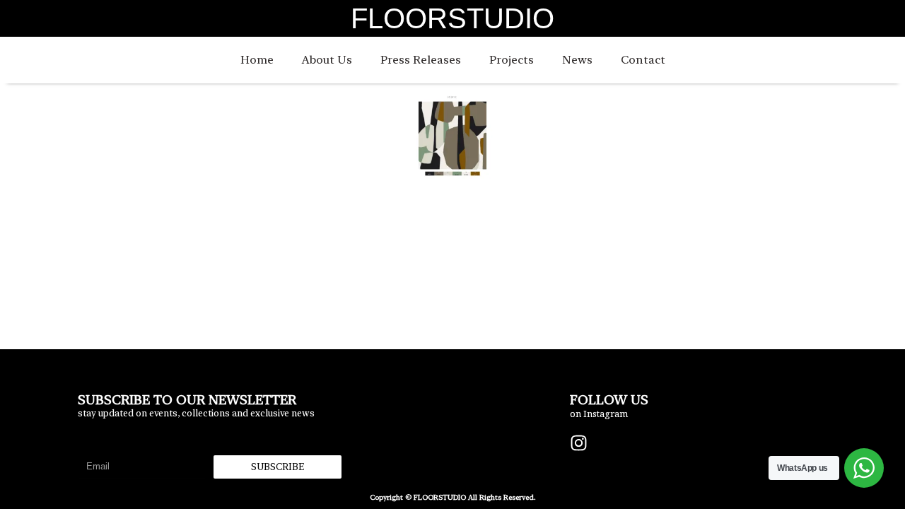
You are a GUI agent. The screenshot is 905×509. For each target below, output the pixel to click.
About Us (327, 59)
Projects (511, 59)
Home (257, 59)
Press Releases (420, 59)
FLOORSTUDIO (452, 18)
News (577, 59)
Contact (643, 59)
